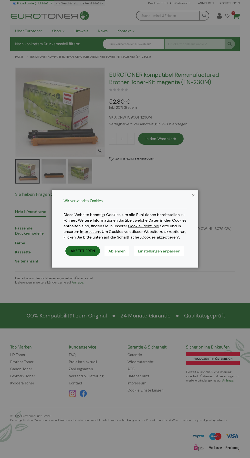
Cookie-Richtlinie (143, 226)
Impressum (90, 231)
